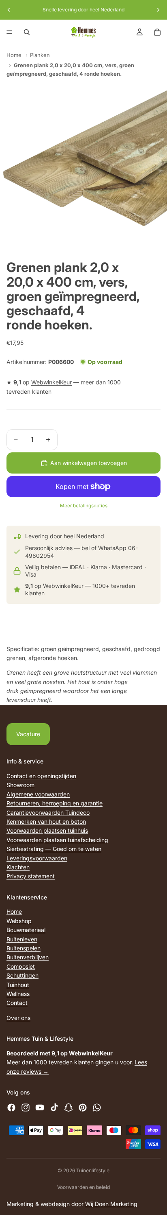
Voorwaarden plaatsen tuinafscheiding (57, 839)
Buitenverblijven (27, 957)
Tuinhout (17, 984)
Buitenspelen (23, 948)
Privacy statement (30, 876)
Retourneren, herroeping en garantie (54, 803)
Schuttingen (22, 975)
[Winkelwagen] (157, 32)
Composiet (20, 966)
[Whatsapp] (97, 1107)
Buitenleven (21, 939)
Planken (40, 55)
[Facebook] (11, 1107)
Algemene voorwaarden (38, 794)
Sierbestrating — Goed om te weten (53, 848)
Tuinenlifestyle (92, 1170)
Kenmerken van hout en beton (46, 821)
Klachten (18, 867)
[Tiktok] (54, 1107)
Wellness (18, 993)
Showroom (20, 784)
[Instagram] (25, 1107)
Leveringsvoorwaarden (36, 857)
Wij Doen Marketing (111, 1203)
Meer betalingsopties (83, 506)
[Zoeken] (27, 32)
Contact (17, 1002)
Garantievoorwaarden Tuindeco (48, 812)
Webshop (19, 920)
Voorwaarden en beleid (83, 1187)
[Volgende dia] (158, 10)
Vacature (28, 733)
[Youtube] (40, 1107)
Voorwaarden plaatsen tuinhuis (47, 830)
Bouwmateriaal (25, 929)
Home (13, 55)
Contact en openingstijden (41, 775)
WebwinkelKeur (51, 382)
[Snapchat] (68, 1107)
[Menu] (9, 32)
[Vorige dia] (9, 10)
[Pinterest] (83, 1107)
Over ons (18, 1017)
